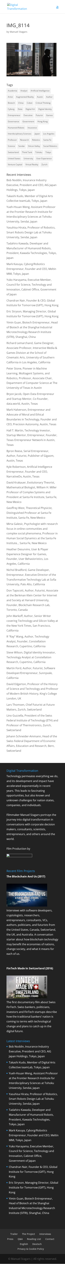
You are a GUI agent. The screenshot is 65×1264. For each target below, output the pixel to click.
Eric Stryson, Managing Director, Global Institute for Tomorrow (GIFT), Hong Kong (33, 1187)
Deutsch (37, 1244)
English (24, 1244)
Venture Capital (15, 164)
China (21, 102)
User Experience (44, 158)
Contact (49, 1239)
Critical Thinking (43, 102)
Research (24, 139)
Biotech (11, 102)
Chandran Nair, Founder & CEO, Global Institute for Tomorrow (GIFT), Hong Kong (33, 1171)
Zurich (44, 164)
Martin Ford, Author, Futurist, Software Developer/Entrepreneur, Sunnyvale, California (30, 673)
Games (49, 115)
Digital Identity (45, 109)
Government (28, 121)
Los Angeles (48, 133)
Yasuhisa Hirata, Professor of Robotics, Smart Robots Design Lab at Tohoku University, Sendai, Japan (30, 232)
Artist (10, 96)
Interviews (45, 1234)
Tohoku (38, 152)
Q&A (20, 1239)
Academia (12, 90)
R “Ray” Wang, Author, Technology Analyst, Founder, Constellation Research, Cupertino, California (27, 641)
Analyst (23, 90)
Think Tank (27, 152)
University (28, 158)
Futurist (39, 115)
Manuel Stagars (18, 31)
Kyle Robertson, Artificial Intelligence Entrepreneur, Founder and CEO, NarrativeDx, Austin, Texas (29, 471)
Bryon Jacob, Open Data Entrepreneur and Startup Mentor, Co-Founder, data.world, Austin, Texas (30, 398)
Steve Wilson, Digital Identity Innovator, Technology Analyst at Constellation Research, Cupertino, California (31, 657)
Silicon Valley (34, 146)
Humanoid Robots (16, 127)
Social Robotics (50, 146)
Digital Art (30, 109)
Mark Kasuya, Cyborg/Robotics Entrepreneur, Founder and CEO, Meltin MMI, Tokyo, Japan (31, 269)
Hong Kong (43, 121)
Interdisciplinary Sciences (19, 133)
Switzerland (13, 152)
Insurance (32, 127)
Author (49, 96)
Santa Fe (47, 139)
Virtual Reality (32, 164)
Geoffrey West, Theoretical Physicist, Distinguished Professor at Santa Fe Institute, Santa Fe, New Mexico (29, 512)
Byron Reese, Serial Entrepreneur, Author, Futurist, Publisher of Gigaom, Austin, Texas (30, 456)
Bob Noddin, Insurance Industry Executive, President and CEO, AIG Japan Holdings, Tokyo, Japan (31, 185)
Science (11, 146)
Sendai (21, 146)
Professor (12, 139)
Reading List (34, 1239)
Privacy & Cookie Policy (31, 1248)
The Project (28, 1234)
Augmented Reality (25, 96)
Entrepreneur (14, 115)
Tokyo (48, 152)
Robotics (36, 139)
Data (20, 109)
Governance (13, 121)
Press (10, 1239)
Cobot (29, 102)
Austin (40, 96)
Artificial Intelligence (40, 90)
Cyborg (11, 109)
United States (14, 158)
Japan (37, 133)
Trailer (14, 1234)
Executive (28, 115)
